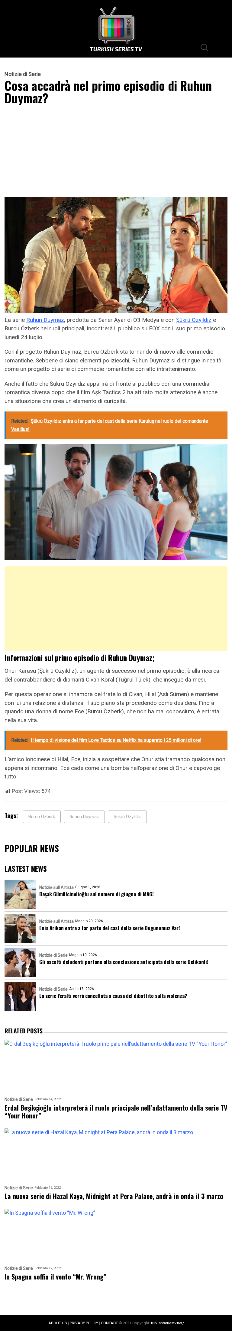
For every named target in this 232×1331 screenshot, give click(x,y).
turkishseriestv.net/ (167, 1323)
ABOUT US (57, 1323)
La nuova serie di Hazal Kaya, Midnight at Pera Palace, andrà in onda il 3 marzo (114, 1196)
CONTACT (109, 1323)
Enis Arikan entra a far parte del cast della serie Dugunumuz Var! (109, 928)
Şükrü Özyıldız (193, 319)
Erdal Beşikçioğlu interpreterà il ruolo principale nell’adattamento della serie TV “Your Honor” (116, 1111)
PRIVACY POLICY (84, 1323)
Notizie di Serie (23, 74)
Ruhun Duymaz (45, 319)
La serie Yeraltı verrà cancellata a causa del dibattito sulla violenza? (113, 996)
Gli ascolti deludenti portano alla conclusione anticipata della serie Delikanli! (123, 962)
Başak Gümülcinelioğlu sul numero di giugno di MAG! (96, 894)
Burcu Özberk (41, 816)
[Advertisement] (116, 152)
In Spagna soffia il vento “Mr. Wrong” (55, 1276)
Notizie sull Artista (56, 887)
